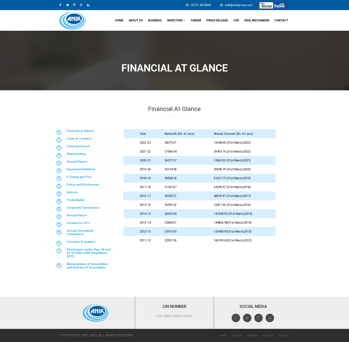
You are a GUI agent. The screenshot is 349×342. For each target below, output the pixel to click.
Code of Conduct (79, 138)
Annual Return (77, 215)
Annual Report (77, 161)
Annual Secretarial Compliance (80, 232)
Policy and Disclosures (83, 184)
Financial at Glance (80, 131)
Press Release (217, 20)
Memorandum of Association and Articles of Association (87, 265)
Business (155, 20)
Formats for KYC (78, 223)
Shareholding (76, 154)
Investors (175, 20)
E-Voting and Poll (79, 177)
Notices (72, 192)
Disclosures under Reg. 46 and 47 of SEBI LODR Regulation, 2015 (89, 253)
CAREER (195, 20)
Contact (281, 20)
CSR (236, 20)
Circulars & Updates (81, 242)
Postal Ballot (75, 200)
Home (119, 20)
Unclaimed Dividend (81, 169)
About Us (136, 20)
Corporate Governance (83, 207)
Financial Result (78, 146)
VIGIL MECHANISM (256, 20)
